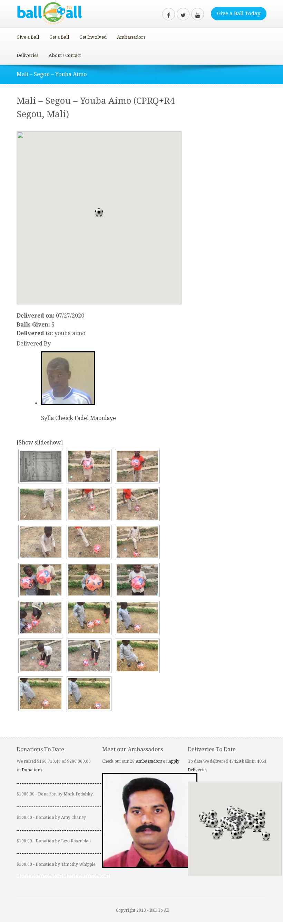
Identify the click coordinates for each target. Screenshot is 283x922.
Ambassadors (131, 37)
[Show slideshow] (40, 442)
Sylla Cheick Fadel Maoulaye (78, 418)
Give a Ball (28, 37)
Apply (173, 761)
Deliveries (27, 55)
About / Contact (65, 55)
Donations (32, 770)
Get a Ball (59, 37)
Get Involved (93, 37)
